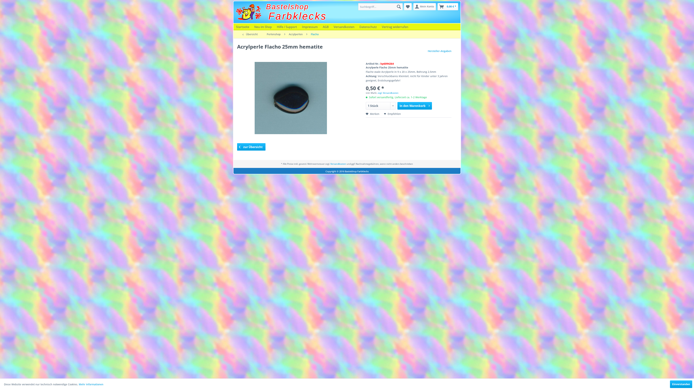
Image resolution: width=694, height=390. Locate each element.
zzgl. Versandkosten (388, 92)
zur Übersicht (253, 147)
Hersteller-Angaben (439, 51)
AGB (326, 27)
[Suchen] (399, 6)
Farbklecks (297, 16)
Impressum (310, 27)
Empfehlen (394, 114)
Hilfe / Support (287, 27)
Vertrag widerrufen (395, 27)
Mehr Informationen (91, 384)
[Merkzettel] (408, 6)
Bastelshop (287, 7)
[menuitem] (380, 6)
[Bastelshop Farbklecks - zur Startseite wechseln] (248, 12)
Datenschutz (368, 27)
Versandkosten (344, 27)
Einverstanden (681, 384)
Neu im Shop (263, 27)
